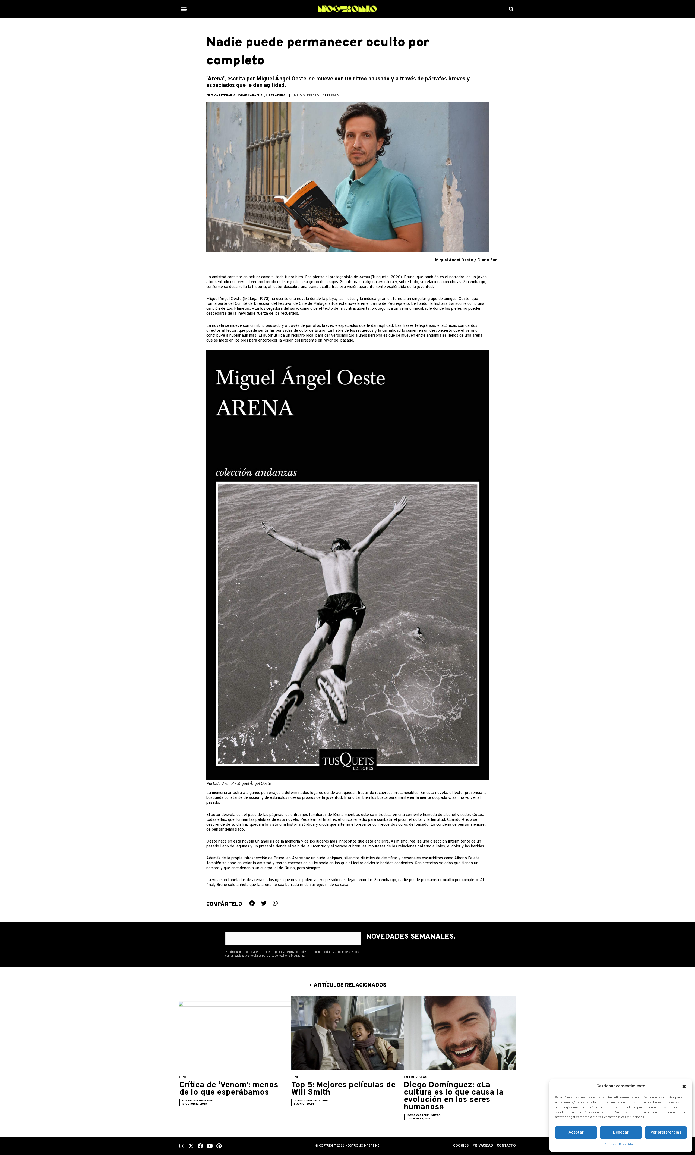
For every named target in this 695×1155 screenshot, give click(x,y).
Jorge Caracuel (250, 96)
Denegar (621, 1132)
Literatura (275, 96)
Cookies (610, 1145)
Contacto (506, 1146)
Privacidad (627, 1145)
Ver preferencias (665, 1132)
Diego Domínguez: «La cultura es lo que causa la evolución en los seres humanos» (454, 1096)
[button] (684, 1086)
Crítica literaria (220, 96)
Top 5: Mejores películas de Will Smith (343, 1089)
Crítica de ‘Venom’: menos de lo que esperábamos (228, 1089)
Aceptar (576, 1132)
